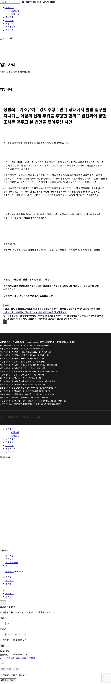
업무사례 (9, 445)
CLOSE (4, 550)
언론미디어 (10, 448)
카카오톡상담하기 (9, 578)
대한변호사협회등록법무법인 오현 (11, 559)
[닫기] (3, 602)
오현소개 (9, 429)
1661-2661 (13, 657)
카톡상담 (31, 657)
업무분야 (9, 442)
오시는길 (9, 593)
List (5, 322)
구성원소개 (10, 438)
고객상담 (9, 451)
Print (6, 305)
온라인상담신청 (9, 585)
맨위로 (8, 596)
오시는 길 (15, 435)
